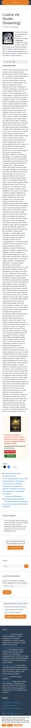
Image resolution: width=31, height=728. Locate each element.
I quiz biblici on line (8, 665)
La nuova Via (6, 634)
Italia (13, 476)
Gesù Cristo (24, 478)
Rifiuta (9, 725)
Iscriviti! (7, 592)
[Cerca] (26, 566)
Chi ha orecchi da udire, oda (11, 702)
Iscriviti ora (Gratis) (15, 547)
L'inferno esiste (7, 681)
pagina (14, 53)
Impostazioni (18, 725)
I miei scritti (6, 676)
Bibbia (19, 473)
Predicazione (10, 491)
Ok (3, 725)
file (23, 45)
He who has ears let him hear (12, 708)
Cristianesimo (6, 476)
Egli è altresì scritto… (9, 705)
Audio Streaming (10, 473)
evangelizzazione (13, 478)
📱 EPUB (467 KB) (10, 456)
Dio (6, 478)
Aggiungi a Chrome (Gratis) (15, 616)
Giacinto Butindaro (8, 481)
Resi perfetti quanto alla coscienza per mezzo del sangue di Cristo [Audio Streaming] (15, 504)
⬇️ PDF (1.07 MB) (9, 451)
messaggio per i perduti (17, 488)
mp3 (3, 491)
